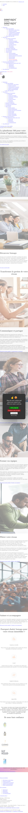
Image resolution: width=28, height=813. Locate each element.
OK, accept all (14, 407)
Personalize (14, 413)
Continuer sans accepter (14, 410)
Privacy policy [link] (14, 415)
